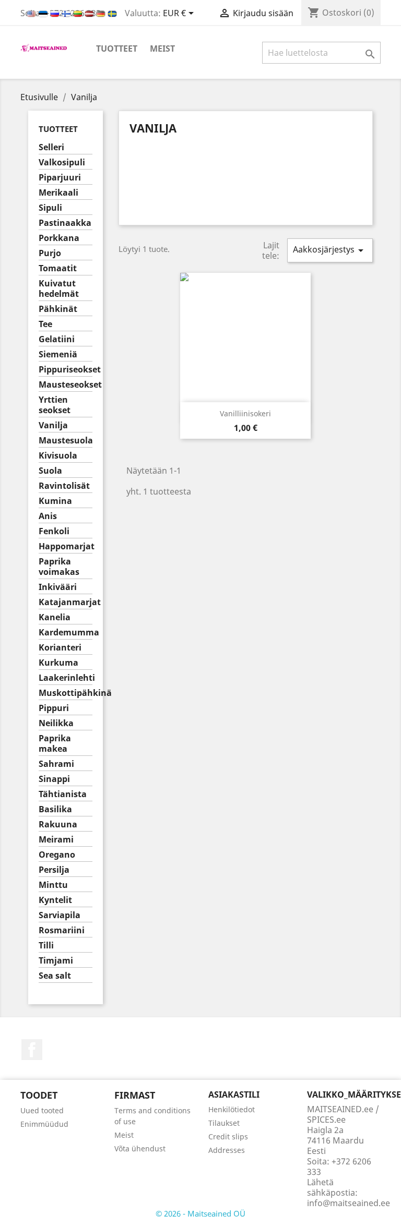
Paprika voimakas (59, 567)
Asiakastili (234, 1094)
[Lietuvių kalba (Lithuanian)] (79, 13)
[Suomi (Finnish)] (67, 13)
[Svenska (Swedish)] (112, 13)
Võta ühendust (140, 1148)
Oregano (57, 854)
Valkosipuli (62, 162)
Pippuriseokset (65, 369)
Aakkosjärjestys (330, 250)
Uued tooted (42, 1110)
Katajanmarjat (65, 602)
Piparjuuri (60, 177)
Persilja (54, 869)
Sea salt (55, 975)
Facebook (31, 1049)
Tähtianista (63, 794)
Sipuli (50, 207)
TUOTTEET (116, 48)
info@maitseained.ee (348, 1203)
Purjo (50, 253)
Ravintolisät (64, 485)
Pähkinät (58, 309)
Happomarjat (65, 546)
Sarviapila (59, 915)
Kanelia (54, 617)
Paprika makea (55, 743)
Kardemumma (65, 632)
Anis (48, 516)
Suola (50, 470)
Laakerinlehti (65, 677)
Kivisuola (58, 455)
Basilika (55, 809)
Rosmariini (62, 930)
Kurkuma (58, 662)
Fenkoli (54, 531)
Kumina (55, 501)
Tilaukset (224, 1123)
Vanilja (53, 425)
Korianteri (60, 647)
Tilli (46, 945)
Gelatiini (57, 339)
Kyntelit (55, 900)
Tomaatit (58, 268)
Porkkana (59, 238)
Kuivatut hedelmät (59, 288)
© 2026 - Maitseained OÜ (200, 1213)
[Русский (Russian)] (56, 13)
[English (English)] (32, 13)
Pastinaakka (65, 223)
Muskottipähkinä (65, 693)
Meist (162, 48)
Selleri (51, 147)
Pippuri (54, 708)
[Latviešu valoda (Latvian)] (90, 13)
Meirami (56, 839)
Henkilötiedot (231, 1109)
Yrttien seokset (54, 405)
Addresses (226, 1150)
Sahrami (56, 764)
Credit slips (228, 1136)
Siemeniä (58, 354)
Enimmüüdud (44, 1124)
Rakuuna (58, 824)
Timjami (56, 960)
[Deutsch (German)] (102, 13)
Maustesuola (65, 440)
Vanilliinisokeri (245, 413)
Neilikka (56, 723)
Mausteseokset (65, 384)
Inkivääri (58, 587)
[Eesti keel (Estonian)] (44, 13)
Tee (45, 324)
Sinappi (54, 779)
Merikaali (58, 192)
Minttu (53, 885)
